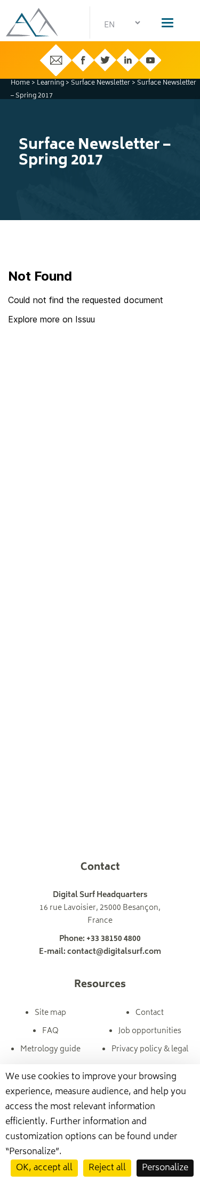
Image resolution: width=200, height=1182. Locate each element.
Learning (50, 83)
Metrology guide (50, 1049)
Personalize (165, 1168)
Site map (50, 1013)
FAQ (50, 1031)
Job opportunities (149, 1031)
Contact (149, 1013)
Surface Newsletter (100, 83)
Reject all (107, 1168)
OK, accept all (44, 1168)
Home (20, 83)
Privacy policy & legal (149, 1049)
